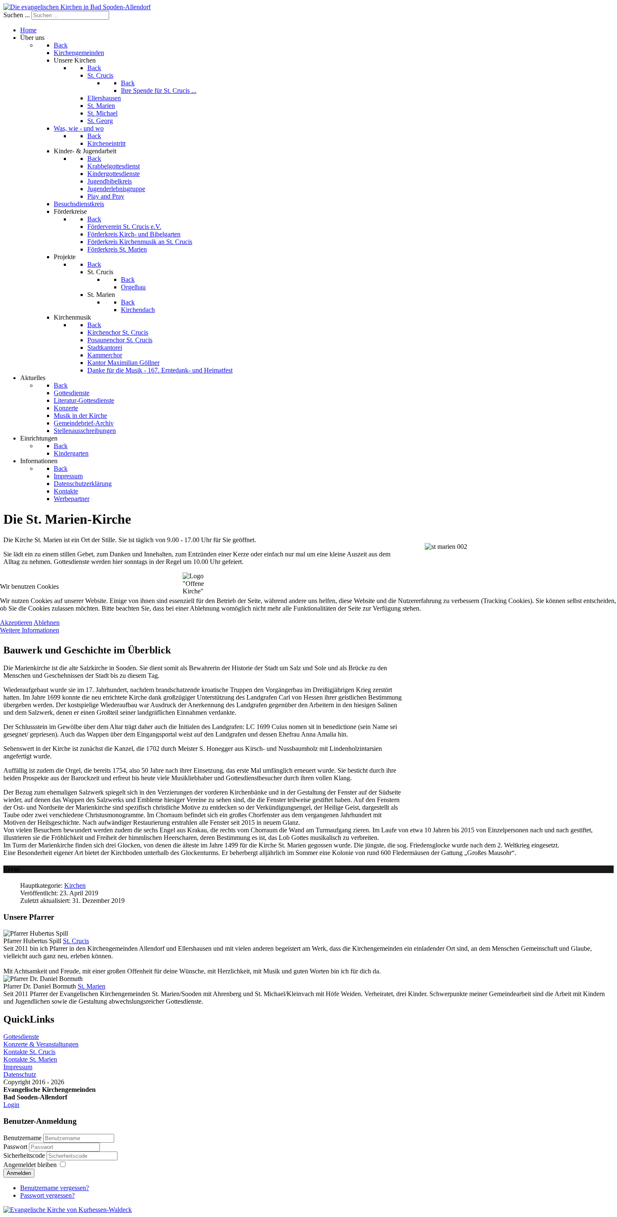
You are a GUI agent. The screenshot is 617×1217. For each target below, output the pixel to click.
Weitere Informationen (29, 630)
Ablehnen (47, 622)
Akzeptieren (16, 622)
